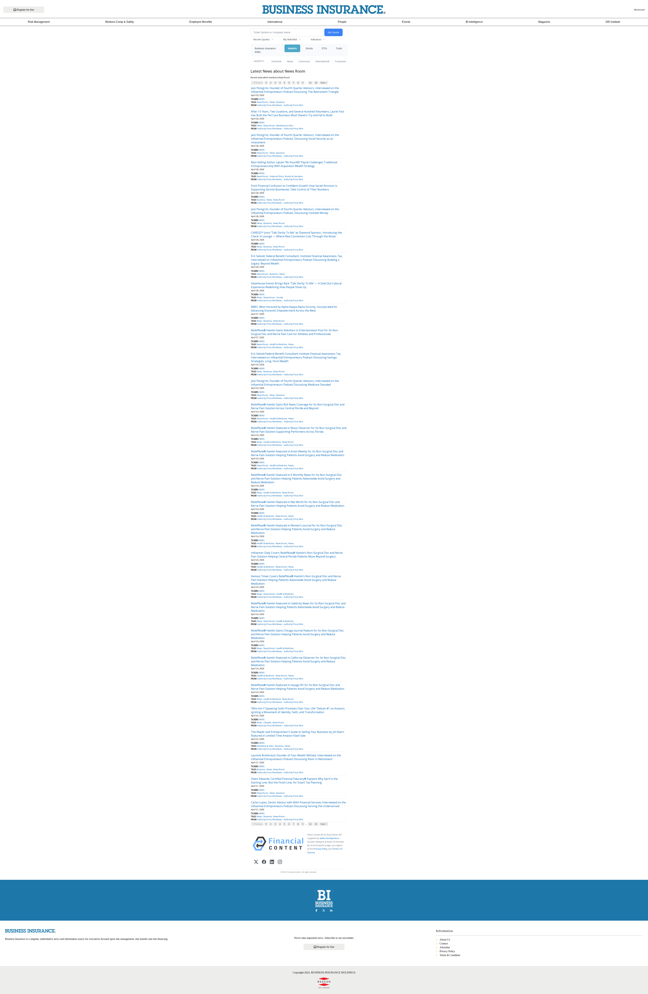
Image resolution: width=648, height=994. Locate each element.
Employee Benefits (200, 21)
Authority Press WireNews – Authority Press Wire (280, 105)
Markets (292, 48)
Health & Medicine (278, 344)
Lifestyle (267, 722)
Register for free (25, 9)
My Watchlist (290, 39)
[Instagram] (279, 862)
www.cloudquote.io (329, 838)
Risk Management (39, 21)
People (342, 21)
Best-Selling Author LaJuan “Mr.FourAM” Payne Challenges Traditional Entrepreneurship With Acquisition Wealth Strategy (294, 164)
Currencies (304, 61)
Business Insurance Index (265, 50)
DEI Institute (613, 21)
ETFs (324, 48)
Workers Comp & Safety (119, 21)
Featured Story (277, 176)
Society (279, 297)
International (274, 21)
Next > (324, 82)
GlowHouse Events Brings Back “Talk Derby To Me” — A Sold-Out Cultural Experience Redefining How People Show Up (296, 285)
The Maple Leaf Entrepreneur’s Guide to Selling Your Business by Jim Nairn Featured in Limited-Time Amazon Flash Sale (297, 733)
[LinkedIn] (271, 862)
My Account (639, 10)
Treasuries (340, 61)
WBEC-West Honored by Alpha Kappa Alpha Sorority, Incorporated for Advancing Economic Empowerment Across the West (294, 308)
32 (310, 82)
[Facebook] (264, 862)
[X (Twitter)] (256, 862)
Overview (276, 61)
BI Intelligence (474, 21)
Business (280, 102)
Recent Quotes (261, 39)
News (290, 61)
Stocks (309, 48)
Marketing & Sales (284, 125)
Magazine (544, 21)
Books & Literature (294, 176)
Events (406, 21)
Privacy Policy (321, 848)
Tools (339, 48)
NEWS (261, 99)
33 (316, 82)
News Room (262, 102)
